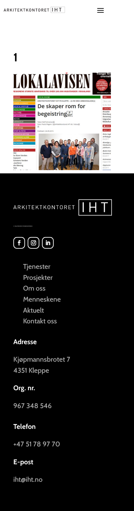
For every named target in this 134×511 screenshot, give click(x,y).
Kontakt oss (40, 321)
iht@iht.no (28, 479)
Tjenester (36, 266)
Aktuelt (33, 310)
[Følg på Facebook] (19, 243)
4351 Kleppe (31, 370)
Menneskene (42, 299)
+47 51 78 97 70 (36, 444)
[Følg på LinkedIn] (48, 243)
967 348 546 (32, 406)
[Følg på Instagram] (33, 243)
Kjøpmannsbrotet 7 (41, 359)
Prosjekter (38, 277)
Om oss (34, 288)
